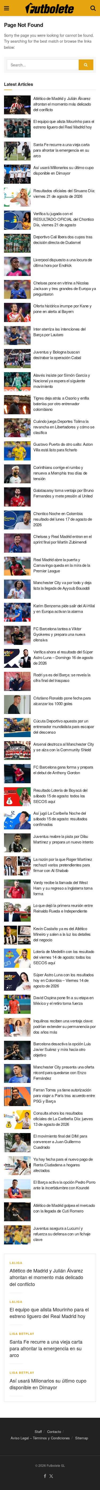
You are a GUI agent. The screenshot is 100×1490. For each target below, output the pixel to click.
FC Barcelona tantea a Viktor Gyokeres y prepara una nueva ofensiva (59, 634)
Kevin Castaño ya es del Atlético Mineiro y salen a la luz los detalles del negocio (62, 934)
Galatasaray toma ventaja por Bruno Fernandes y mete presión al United (63, 493)
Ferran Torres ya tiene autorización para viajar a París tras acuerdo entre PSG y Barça (64, 1095)
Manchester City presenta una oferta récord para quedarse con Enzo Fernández (63, 1072)
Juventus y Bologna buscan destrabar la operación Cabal (57, 354)
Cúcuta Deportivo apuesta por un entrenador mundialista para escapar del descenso (63, 726)
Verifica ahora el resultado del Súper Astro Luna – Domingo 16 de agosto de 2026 (63, 657)
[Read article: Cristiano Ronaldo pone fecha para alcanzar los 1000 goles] (17, 704)
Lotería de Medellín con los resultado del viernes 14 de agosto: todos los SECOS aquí (63, 957)
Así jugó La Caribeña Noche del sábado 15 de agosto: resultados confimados (60, 818)
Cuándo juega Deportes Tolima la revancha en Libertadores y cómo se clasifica (63, 426)
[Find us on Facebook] (45, 1476)
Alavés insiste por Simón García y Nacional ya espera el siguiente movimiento (61, 380)
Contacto (54, 1431)
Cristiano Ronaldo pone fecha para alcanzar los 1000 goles (62, 700)
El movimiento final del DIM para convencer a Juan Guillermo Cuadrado (60, 1141)
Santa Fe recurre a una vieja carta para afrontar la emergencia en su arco (61, 150)
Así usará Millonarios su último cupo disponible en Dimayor (63, 170)
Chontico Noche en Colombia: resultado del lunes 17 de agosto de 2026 (62, 519)
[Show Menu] (6, 8)
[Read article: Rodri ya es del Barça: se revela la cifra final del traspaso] (17, 681)
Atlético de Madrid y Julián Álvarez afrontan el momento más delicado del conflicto (62, 103)
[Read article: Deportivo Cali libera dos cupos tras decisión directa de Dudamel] (17, 243)
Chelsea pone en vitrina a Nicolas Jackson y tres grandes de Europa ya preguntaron (64, 288)
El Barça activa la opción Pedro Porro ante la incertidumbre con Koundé (64, 1184)
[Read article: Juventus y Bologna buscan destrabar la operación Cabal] (17, 358)
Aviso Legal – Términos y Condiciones (40, 1437)
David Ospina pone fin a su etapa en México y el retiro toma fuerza (63, 1000)
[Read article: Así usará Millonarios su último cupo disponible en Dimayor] (17, 174)
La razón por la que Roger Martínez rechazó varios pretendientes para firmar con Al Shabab (62, 864)
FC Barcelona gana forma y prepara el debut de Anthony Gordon (63, 769)
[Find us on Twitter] (51, 1476)
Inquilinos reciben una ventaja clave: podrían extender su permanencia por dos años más (64, 1026)
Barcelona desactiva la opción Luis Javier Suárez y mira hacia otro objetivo (62, 1049)
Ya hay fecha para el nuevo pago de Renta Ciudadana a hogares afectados (63, 1164)
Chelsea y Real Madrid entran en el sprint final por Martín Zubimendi (62, 539)
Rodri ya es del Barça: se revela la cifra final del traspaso (61, 677)
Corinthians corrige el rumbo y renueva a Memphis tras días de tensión (60, 472)
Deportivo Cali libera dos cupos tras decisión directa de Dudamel (62, 239)
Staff (38, 1431)
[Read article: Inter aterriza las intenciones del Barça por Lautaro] (17, 335)
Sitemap (81, 1437)
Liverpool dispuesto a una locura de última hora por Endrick (62, 262)
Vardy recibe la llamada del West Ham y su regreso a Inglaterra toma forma (63, 887)
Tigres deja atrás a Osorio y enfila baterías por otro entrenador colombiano (61, 403)
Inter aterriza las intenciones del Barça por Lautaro (59, 331)
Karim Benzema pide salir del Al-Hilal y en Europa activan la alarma (64, 608)
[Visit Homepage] (49, 8)
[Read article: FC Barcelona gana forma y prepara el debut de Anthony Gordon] (17, 773)
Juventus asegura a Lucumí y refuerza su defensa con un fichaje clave (61, 1233)
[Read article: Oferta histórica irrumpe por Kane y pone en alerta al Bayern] (17, 312)
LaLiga (16, 1263)
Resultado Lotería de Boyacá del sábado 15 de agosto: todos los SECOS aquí (60, 795)
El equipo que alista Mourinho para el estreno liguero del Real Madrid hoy (63, 124)
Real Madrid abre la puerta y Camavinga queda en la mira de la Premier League (61, 565)
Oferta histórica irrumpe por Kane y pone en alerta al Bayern (62, 308)
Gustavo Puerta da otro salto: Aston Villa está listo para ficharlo (63, 446)
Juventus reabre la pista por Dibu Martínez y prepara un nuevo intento (63, 839)
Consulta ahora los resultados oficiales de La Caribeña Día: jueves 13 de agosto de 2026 (63, 1118)
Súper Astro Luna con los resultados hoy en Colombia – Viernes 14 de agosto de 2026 (63, 980)
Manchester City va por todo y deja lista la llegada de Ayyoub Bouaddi (62, 585)
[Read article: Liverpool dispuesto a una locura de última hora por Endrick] (17, 266)
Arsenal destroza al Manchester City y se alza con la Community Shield (63, 746)
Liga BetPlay (22, 1334)
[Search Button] (93, 8)
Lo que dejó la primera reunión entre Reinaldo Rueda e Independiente (63, 908)
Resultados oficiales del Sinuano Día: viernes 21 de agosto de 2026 (64, 193)
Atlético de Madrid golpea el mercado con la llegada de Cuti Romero (64, 1208)
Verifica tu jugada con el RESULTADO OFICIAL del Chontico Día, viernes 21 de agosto (63, 219)
